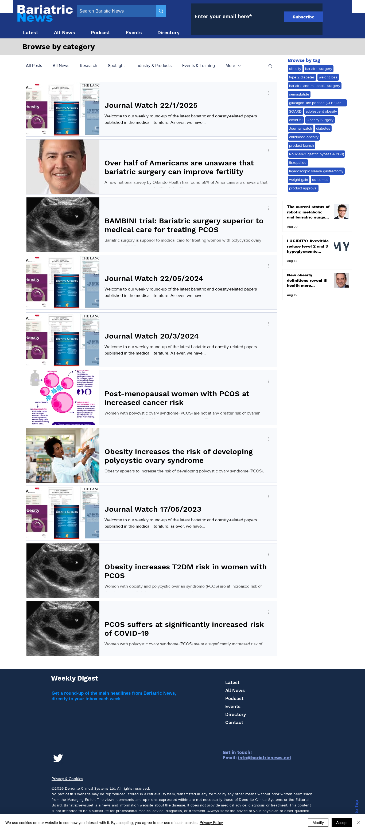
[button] (270, 66)
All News (61, 65)
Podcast (234, 698)
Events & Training (198, 65)
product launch (301, 145)
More (230, 65)
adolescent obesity (321, 111)
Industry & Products (153, 65)
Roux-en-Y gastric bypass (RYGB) (316, 154)
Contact (234, 722)
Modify (318, 822)
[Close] (358, 822)
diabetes (323, 128)
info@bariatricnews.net (264, 757)
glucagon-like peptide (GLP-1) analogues (318, 103)
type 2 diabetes (302, 77)
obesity (295, 68)
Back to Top (356, 813)
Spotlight (116, 65)
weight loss (328, 77)
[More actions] (270, 93)
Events (232, 706)
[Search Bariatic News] (161, 11)
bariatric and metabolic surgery (314, 86)
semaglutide (299, 94)
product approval (303, 188)
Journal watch (300, 128)
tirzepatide (297, 162)
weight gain (298, 179)
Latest (232, 682)
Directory (235, 714)
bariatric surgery (318, 68)
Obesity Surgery (319, 120)
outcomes (320, 179)
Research (88, 65)
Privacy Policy (211, 822)
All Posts (34, 65)
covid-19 (295, 120)
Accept (342, 822)
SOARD (295, 111)
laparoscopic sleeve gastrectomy (316, 171)
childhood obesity (304, 137)
